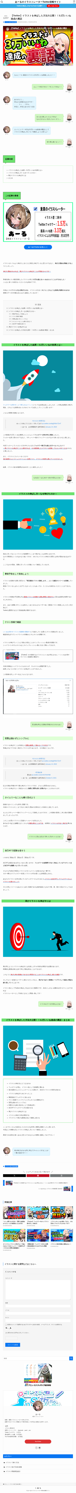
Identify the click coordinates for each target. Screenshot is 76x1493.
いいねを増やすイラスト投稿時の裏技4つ (17, 632)
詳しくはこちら (53, 6)
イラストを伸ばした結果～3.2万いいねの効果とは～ (26, 308)
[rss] (40, 1488)
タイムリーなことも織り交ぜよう (22, 321)
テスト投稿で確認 (17, 316)
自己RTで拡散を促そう (19, 324)
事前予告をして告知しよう (20, 314)
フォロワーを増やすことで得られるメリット (18, 405)
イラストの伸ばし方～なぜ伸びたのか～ (22, 311)
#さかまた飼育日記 (38, 421)
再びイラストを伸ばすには (18, 327)
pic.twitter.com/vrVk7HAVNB (41, 775)
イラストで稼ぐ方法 (12, 1462)
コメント (8, 1278)
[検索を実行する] (71, 1358)
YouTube (38, 1441)
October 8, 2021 (51, 778)
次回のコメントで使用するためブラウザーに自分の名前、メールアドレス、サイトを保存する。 (35, 1324)
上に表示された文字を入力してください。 (17, 1332)
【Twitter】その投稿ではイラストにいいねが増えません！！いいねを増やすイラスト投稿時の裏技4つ (44, 656)
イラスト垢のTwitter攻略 (10, 22)
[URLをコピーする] (61, 1175)
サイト (7, 1317)
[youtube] (39, 1448)
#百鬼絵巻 (38, 772)
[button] (14, 1175)
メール (7, 1310)
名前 (6, 1303)
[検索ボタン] (2, 2)
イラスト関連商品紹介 (13, 1471)
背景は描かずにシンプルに (20, 319)
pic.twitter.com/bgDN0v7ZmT (51, 423)
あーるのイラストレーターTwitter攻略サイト (38, 2)
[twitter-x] (36, 1448)
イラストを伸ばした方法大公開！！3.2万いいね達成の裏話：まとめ (31, 330)
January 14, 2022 (51, 427)
